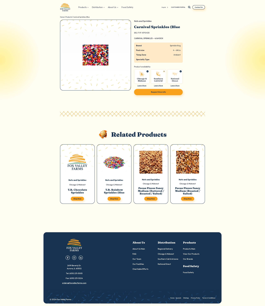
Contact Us (199, 7)
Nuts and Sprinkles (77, 180)
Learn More (141, 85)
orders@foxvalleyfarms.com (74, 283)
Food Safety (127, 7)
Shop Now (77, 199)
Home (62, 17)
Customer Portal (178, 7)
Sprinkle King (175, 45)
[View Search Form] (189, 7)
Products (69, 17)
